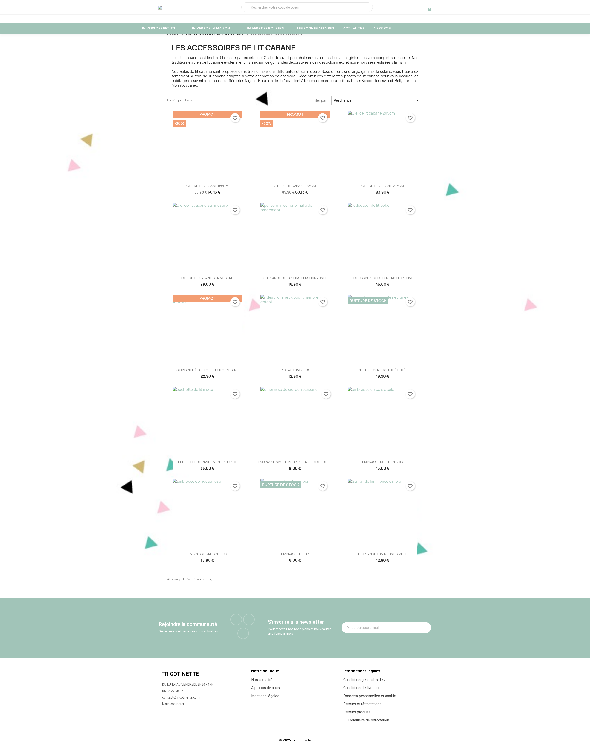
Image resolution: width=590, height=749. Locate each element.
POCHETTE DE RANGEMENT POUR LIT (207, 462)
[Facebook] (236, 619)
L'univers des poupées (264, 28)
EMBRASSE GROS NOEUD (207, 554)
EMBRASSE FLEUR (295, 554)
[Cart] (427, 7)
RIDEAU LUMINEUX (295, 370)
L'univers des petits (156, 28)
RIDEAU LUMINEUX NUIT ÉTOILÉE (382, 370)
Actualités (353, 28)
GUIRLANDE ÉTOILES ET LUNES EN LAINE (207, 370)
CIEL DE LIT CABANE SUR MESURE (207, 278)
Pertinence (377, 100)
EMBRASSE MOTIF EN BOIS (382, 462)
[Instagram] (249, 619)
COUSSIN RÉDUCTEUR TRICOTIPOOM (382, 278)
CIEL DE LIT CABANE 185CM (295, 186)
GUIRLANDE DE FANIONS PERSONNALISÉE (295, 278)
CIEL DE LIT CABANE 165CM (207, 186)
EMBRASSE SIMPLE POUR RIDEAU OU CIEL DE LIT (295, 462)
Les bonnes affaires (315, 28)
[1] (425, 627)
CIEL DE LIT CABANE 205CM (382, 186)
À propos (382, 28)
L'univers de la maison (209, 28)
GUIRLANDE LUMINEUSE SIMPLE (382, 554)
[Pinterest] (243, 633)
